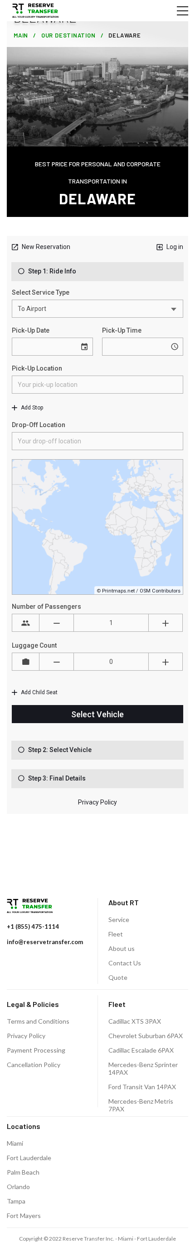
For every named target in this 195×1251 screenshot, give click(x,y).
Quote (117, 977)
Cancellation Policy (33, 1064)
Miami (15, 1143)
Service (118, 919)
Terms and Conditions (38, 1021)
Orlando (18, 1186)
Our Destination (68, 35)
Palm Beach (23, 1172)
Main (21, 35)
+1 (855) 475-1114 (33, 926)
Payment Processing (36, 1050)
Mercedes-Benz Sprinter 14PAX (143, 1068)
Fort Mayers (24, 1215)
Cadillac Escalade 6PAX (141, 1050)
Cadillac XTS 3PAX (134, 1021)
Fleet (115, 934)
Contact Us (124, 963)
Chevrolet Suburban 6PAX (145, 1035)
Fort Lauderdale (29, 1158)
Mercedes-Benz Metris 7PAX (140, 1105)
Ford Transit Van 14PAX (142, 1087)
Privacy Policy (26, 1035)
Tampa (16, 1201)
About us (121, 948)
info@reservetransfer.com (45, 941)
